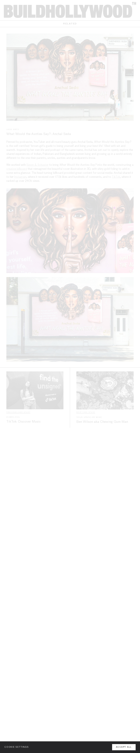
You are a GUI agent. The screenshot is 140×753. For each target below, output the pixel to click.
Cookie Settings (16, 747)
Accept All (124, 747)
